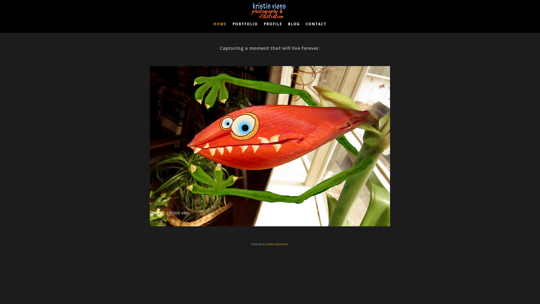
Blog (294, 24)
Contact (316, 24)
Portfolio (245, 24)
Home (220, 24)
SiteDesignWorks (277, 244)
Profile (273, 24)
